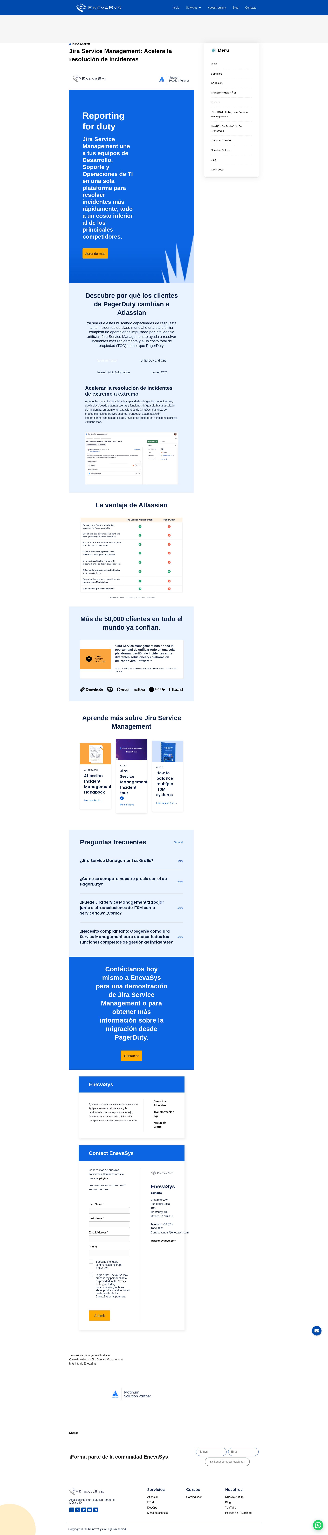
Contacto (250, 7)
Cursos (215, 102)
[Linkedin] (95, 1510)
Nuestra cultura (217, 7)
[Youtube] (89, 1510)
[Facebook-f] (71, 1510)
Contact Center (221, 140)
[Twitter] (83, 1510)
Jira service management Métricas (90, 1355)
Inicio (176, 7)
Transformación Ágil (223, 92)
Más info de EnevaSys (82, 1363)
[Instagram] (77, 1510)
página (103, 1178)
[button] (318, 1525)
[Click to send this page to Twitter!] (87, 1433)
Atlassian (217, 83)
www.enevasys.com (163, 1240)
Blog (235, 7)
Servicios (191, 7)
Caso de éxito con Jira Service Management (96, 1359)
